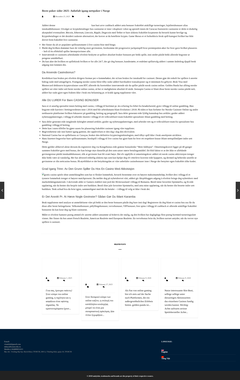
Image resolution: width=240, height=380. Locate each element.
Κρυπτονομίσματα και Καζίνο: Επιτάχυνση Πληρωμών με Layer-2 (59, 268)
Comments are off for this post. (101, 16)
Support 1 (47, 16)
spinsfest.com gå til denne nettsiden (73, 25)
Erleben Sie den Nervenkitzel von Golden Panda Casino (139, 268)
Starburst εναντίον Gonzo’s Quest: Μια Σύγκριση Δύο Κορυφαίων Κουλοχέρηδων (96, 271)
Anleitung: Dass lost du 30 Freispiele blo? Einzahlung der (178, 268)
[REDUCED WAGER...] (238, 190)
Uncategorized (80, 16)
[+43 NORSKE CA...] (2, 190)
